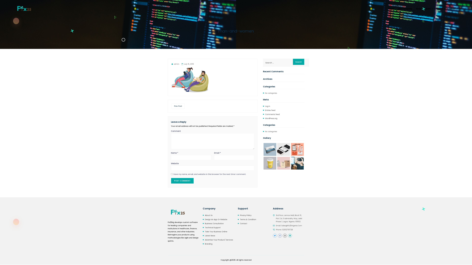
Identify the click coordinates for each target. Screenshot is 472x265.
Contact (451, 8)
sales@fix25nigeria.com (291, 225)
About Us (209, 215)
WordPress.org (271, 118)
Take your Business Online (216, 231)
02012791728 (287, 229)
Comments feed (272, 114)
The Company (405, 8)
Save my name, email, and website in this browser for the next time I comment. (209, 174)
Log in (267, 106)
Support (439, 8)
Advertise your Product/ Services (219, 240)
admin (176, 64)
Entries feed (270, 110)
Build (428, 8)
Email (217, 153)
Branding (208, 244)
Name (174, 153)
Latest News (210, 235)
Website (175, 163)
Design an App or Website (216, 219)
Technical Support (213, 227)
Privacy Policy (245, 215)
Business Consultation (214, 223)
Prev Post (178, 106)
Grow (418, 8)
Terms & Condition (248, 219)
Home (391, 8)
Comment (176, 131)
